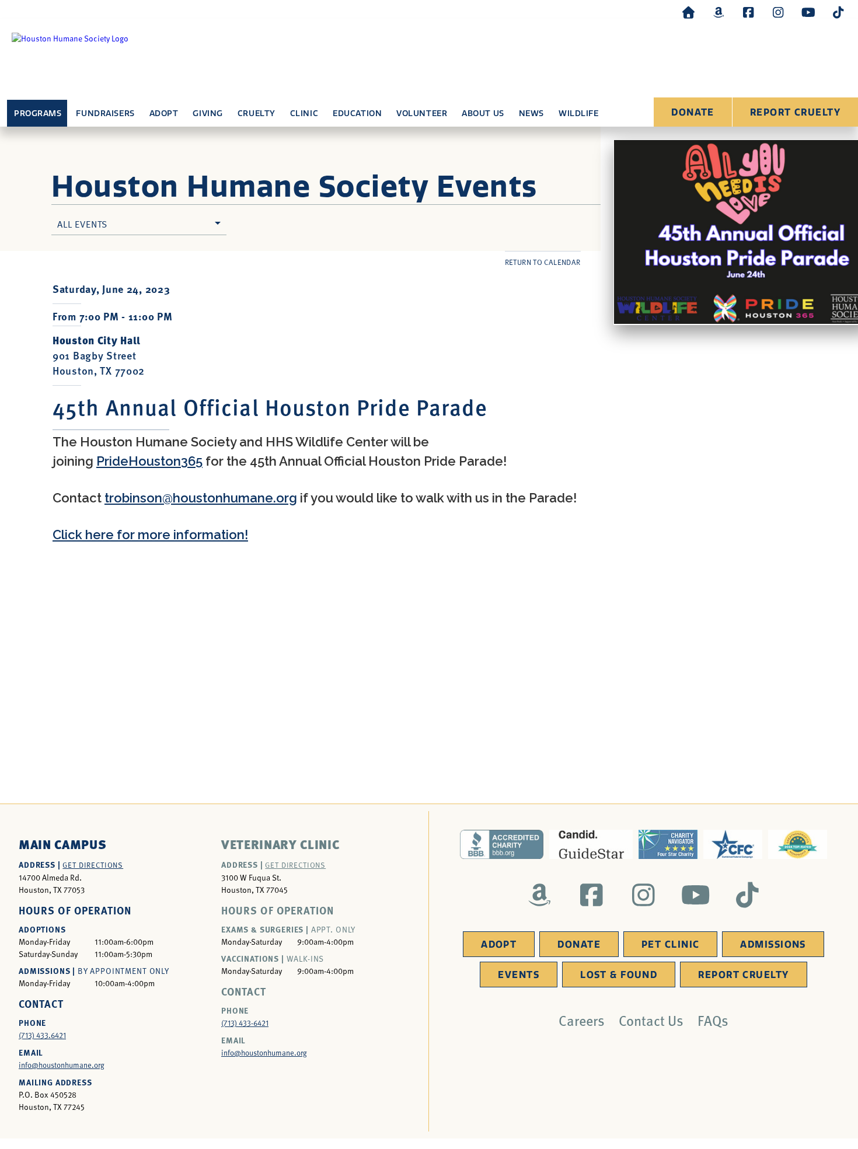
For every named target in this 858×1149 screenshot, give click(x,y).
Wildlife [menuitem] (578, 113)
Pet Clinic (670, 944)
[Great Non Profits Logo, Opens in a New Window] (797, 844)
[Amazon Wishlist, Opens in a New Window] (718, 12)
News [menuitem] (531, 113)
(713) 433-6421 (244, 1023)
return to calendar (543, 262)
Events (518, 974)
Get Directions (92, 865)
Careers (582, 1020)
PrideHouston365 (149, 461)
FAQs (712, 1020)
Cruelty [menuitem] (256, 113)
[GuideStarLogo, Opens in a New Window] (591, 844)
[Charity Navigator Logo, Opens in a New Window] (668, 844)
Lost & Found (618, 974)
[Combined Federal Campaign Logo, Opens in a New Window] (732, 844)
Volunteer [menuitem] (421, 113)
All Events (82, 223)
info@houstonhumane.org (61, 1065)
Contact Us (651, 1020)
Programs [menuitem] (37, 113)
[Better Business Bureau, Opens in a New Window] (501, 844)
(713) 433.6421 (42, 1035)
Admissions (772, 944)
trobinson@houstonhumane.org (200, 497)
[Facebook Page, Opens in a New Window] (748, 12)
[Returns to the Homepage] (689, 12)
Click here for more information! (150, 534)
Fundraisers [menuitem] (105, 113)
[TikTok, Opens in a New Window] (838, 12)
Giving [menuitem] (207, 113)
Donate (692, 112)
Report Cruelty (795, 112)
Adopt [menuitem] (164, 113)
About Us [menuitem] (483, 113)
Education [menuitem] (357, 113)
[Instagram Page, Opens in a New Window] (778, 12)
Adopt (499, 944)
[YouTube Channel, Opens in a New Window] (808, 12)
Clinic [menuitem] (304, 113)
